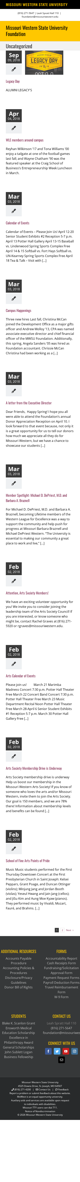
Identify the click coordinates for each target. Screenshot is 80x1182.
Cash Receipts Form (61, 963)
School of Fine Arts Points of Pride (28, 860)
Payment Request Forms (61, 978)
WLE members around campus (24, 139)
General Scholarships (18, 1047)
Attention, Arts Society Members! (27, 592)
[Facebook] (48, 1051)
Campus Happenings (18, 310)
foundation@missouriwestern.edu (40, 16)
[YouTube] (66, 1051)
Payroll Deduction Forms (61, 982)
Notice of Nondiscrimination (40, 1111)
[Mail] (61, 1060)
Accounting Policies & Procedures (18, 970)
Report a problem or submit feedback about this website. (40, 1093)
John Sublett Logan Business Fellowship (18, 1054)
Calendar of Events (17, 222)
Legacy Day (13, 81)
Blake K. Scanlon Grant (18, 1023)
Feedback (63, 1089)
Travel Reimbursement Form (61, 989)
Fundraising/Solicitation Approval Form (61, 970)
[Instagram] (74, 1051)
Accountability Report (61, 958)
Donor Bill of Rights (18, 987)
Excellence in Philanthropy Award (18, 1040)
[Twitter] (57, 1051)
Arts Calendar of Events (21, 675)
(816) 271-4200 (22, 1089)
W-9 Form (61, 997)
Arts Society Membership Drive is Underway (34, 768)
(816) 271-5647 (26, 13)
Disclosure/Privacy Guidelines (18, 980)
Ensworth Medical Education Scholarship (18, 1030)
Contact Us (44, 1089)
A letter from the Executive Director (29, 402)
